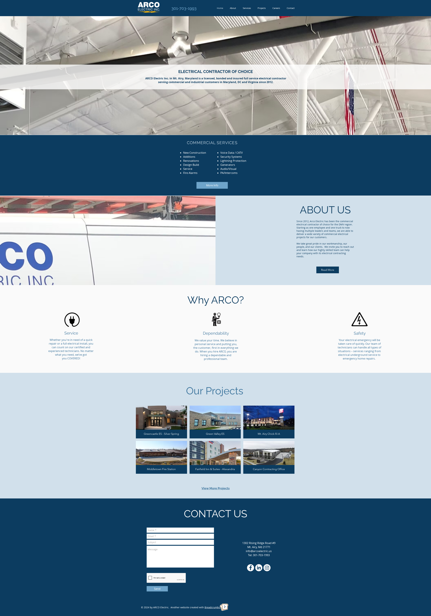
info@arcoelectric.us (259, 551)
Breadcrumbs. (213, 607)
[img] (161, 422)
